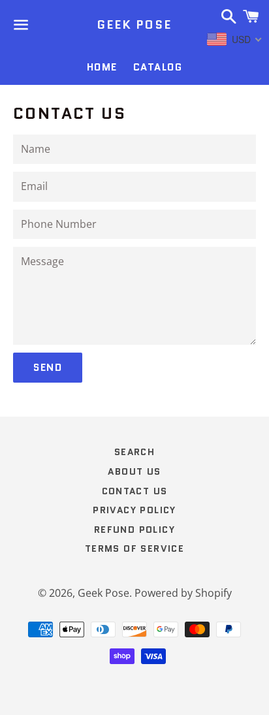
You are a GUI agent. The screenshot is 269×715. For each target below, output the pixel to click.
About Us (134, 471)
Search (134, 451)
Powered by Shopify (183, 593)
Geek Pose (134, 25)
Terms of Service (134, 548)
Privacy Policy (134, 509)
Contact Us (135, 491)
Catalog (158, 67)
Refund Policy (134, 529)
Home (102, 67)
